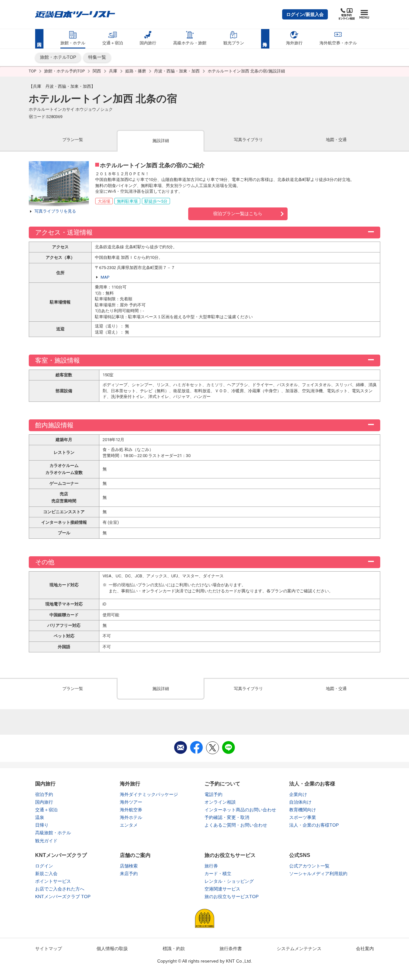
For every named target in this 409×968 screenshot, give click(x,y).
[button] (305, 14)
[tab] (73, 140)
